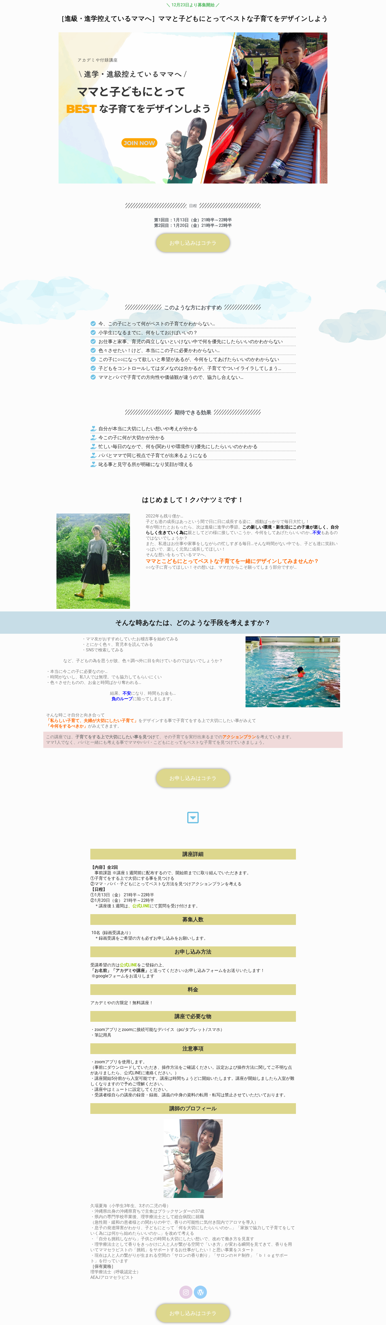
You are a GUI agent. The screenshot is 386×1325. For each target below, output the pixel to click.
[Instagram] (185, 1292)
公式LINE (141, 905)
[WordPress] (200, 1292)
